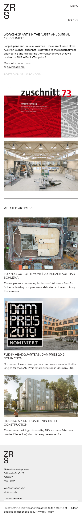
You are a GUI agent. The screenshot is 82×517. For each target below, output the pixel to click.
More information (14, 63)
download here (16, 66)
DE (76, 19)
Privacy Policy (45, 511)
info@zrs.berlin (10, 492)
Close (74, 507)
